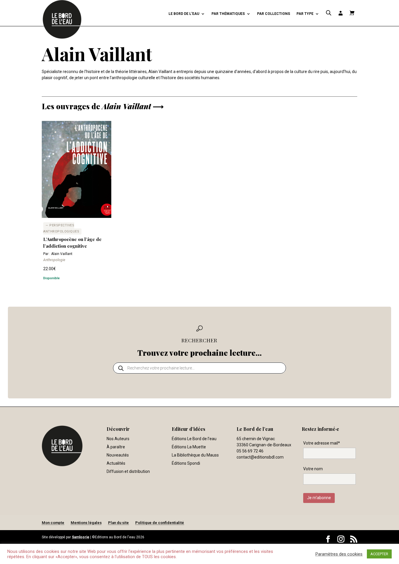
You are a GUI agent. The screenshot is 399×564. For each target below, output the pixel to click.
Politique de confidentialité (159, 522)
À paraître (116, 447)
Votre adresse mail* (321, 443)
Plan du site (118, 522)
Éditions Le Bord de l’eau (194, 438)
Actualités (116, 463)
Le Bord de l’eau (184, 14)
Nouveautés (118, 455)
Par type (304, 14)
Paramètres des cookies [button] (338, 554)
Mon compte (53, 522)
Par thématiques (228, 14)
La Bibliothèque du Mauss (195, 455)
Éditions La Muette (189, 447)
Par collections (273, 14)
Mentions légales (86, 522)
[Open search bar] (329, 13)
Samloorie (80, 537)
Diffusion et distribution (128, 471)
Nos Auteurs (118, 438)
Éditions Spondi (186, 463)
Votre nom (313, 468)
